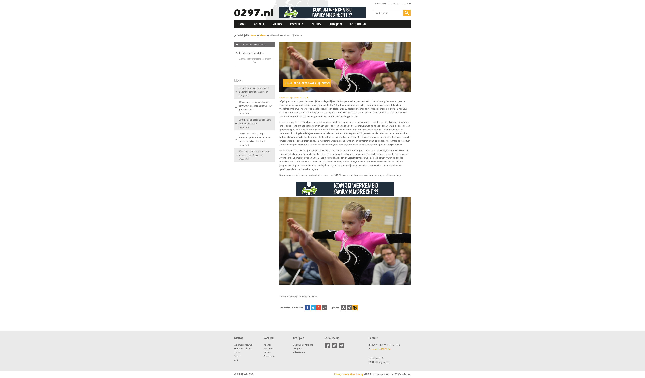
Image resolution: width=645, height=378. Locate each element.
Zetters (316, 24)
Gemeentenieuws (243, 348)
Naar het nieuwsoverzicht (253, 44)
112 (236, 359)
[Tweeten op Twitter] (313, 307)
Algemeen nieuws (243, 344)
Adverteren (380, 3)
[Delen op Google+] (318, 307)
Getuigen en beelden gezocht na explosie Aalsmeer (255, 123)
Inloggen (297, 348)
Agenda (259, 24)
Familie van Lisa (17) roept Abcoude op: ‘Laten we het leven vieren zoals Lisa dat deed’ (255, 139)
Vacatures (296, 24)
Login (408, 3)
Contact (396, 3)
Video (237, 356)
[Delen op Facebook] (307, 307)
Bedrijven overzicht (303, 344)
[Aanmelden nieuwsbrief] (349, 307)
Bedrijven (335, 24)
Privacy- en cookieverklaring (348, 374)
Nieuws (277, 24)
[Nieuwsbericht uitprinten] (343, 307)
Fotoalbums (358, 24)
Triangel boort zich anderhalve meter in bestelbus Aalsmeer (254, 91)
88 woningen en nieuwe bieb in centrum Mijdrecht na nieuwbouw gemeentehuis (255, 107)
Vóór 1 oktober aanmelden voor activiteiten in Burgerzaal (254, 155)
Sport (237, 352)
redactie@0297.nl (381, 349)
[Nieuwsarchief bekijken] (355, 307)
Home (242, 24)
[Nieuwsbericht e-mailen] (324, 307)
